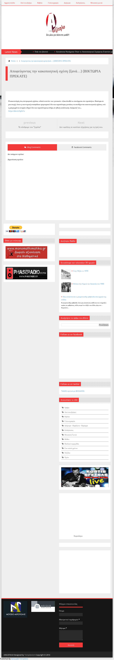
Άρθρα (67, 407)
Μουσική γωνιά (96, 3)
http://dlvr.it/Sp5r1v (16, 111)
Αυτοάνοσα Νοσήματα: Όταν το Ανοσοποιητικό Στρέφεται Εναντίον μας (78, 51)
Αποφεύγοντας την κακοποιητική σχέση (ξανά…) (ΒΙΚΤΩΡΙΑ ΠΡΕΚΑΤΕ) (46, 61)
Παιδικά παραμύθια (72, 443)
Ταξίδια (67, 453)
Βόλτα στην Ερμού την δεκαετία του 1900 (88, 284)
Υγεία (67, 457)
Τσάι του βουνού (35, 51)
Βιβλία (39, 3)
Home (13, 61)
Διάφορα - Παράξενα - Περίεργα (76, 425)
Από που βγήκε (26, 3)
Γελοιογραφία (53, 3)
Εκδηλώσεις (80, 3)
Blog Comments (33, 147)
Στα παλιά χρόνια (71, 448)
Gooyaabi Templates (19, 659)
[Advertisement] (84, 571)
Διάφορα (67, 3)
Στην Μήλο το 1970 (80, 271)
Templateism (29, 655)
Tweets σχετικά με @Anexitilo (73, 391)
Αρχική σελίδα (9, 3)
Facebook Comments (82, 147)
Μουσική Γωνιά (71, 434)
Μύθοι (67, 439)
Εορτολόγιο (78, 536)
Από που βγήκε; (70, 412)
